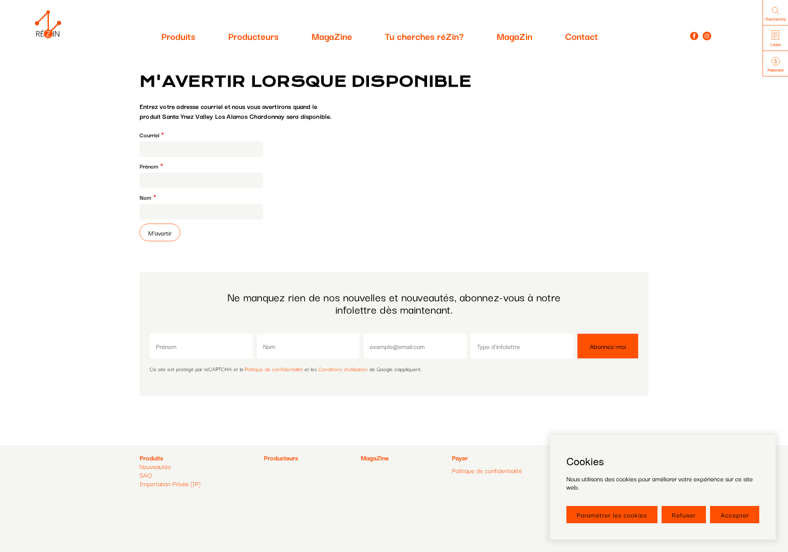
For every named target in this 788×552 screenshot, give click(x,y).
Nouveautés (155, 466)
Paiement (775, 69)
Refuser (684, 515)
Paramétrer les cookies (612, 515)
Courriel (149, 135)
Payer (460, 457)
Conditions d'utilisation (343, 369)
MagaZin (514, 35)
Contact (581, 35)
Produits (178, 35)
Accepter (735, 515)
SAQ (146, 475)
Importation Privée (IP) (170, 483)
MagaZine (332, 35)
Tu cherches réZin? (424, 35)
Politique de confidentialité (274, 369)
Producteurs (253, 35)
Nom (145, 197)
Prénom (149, 166)
